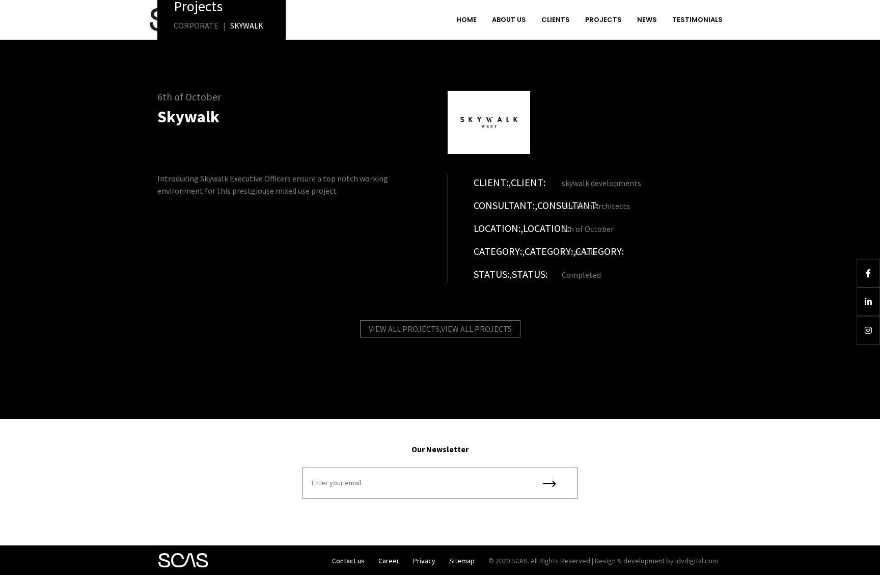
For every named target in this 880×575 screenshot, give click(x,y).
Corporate (196, 25)
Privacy (424, 560)
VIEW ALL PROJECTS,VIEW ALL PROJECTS (440, 329)
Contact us (348, 560)
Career (388, 560)
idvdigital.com (696, 560)
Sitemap (462, 560)
